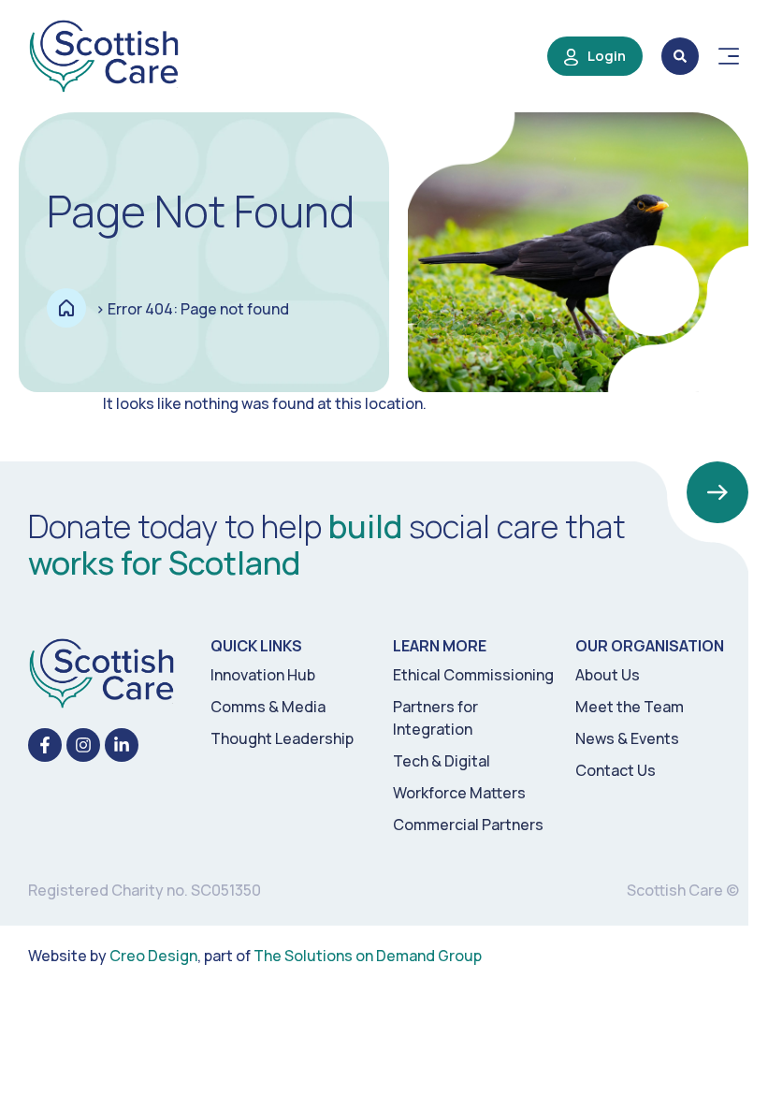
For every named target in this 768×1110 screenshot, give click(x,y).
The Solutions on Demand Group (368, 955)
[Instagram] (83, 745)
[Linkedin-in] (121, 745)
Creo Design (153, 955)
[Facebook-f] (45, 745)
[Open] (728, 56)
